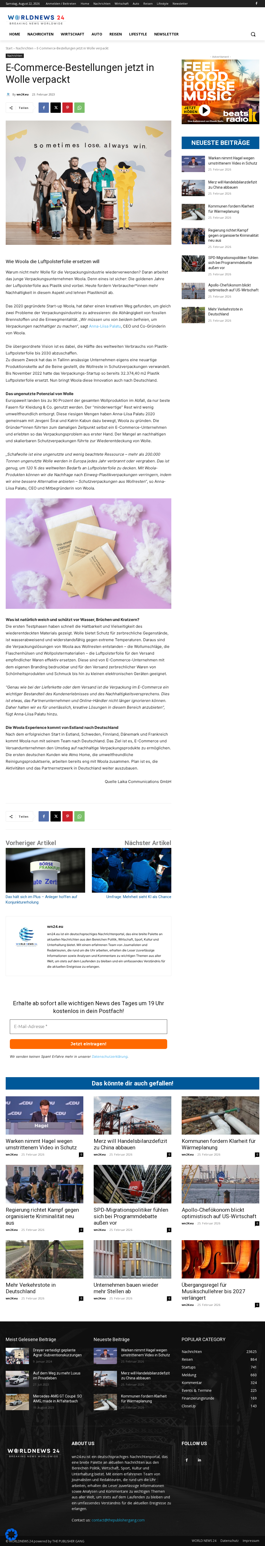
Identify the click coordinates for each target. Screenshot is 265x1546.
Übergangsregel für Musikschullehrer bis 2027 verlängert (213, 1291)
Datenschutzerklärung (110, 1056)
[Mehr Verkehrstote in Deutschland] (193, 315)
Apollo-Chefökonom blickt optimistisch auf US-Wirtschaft (219, 1213)
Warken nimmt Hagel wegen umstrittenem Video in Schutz (41, 1144)
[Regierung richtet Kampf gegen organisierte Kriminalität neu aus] (193, 236)
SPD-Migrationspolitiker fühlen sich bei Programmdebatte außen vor (233, 263)
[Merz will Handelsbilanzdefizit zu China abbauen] (193, 188)
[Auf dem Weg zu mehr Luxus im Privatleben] (17, 1379)
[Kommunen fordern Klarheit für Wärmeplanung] (193, 212)
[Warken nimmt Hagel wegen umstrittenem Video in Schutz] (193, 164)
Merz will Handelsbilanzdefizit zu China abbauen (130, 1144)
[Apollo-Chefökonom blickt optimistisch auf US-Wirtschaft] (193, 291)
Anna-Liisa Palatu (105, 326)
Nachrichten (24, 48)
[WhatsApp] (79, 107)
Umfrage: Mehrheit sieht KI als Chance (138, 896)
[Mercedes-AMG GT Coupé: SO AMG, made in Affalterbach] (17, 1402)
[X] (55, 107)
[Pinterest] (67, 107)
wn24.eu (23, 94)
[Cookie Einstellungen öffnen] (11, 1539)
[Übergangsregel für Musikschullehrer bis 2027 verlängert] (220, 1259)
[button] (253, 34)
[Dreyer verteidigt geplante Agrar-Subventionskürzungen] (17, 1356)
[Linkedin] (199, 1460)
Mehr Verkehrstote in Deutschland (31, 1288)
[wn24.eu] (9, 94)
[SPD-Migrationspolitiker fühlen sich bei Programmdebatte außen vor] (193, 263)
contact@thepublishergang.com (118, 1520)
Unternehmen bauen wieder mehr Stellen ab (126, 1288)
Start (9, 48)
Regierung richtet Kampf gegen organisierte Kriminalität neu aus (233, 235)
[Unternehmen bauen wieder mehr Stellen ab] (132, 1259)
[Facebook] (256, 4)
